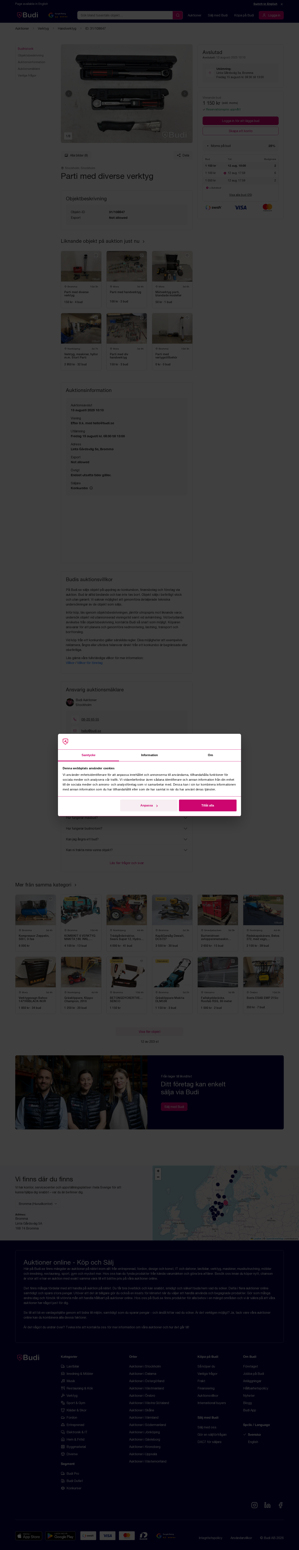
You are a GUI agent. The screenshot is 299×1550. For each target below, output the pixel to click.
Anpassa (146, 805)
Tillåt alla (207, 805)
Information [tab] (149, 755)
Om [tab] (210, 755)
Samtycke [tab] (89, 755)
